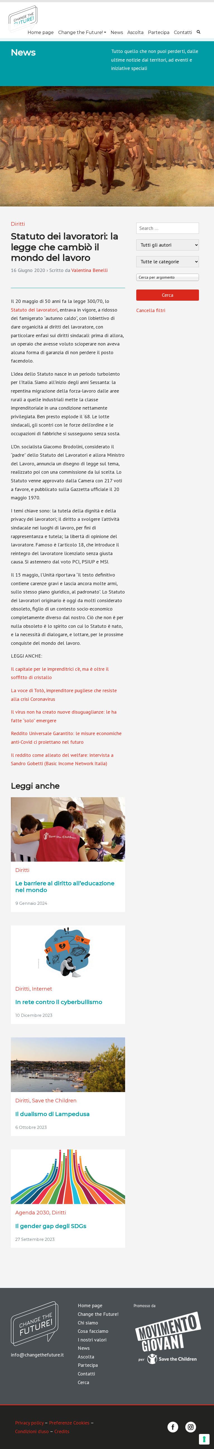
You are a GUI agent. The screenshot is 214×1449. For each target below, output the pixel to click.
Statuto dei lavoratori (34, 310)
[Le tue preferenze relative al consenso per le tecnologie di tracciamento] (204, 1439)
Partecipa (158, 32)
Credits (61, 1431)
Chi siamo (88, 1322)
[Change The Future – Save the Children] (23, 19)
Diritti (18, 224)
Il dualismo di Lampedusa (52, 1114)
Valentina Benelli (89, 270)
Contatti (183, 32)
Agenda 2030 (32, 1213)
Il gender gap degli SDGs (50, 1226)
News (117, 32)
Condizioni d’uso (32, 1431)
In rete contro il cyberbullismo (58, 1002)
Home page (41, 32)
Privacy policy (29, 1422)
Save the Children (54, 1101)
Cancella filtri (150, 310)
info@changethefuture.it (37, 1354)
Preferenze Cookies (69, 1422)
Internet (42, 989)
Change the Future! (80, 32)
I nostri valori (92, 1339)
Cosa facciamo (93, 1331)
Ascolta (135, 32)
